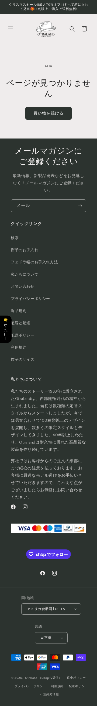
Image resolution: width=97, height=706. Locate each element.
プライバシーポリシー (30, 686)
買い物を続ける (48, 113)
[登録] (80, 205)
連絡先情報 (51, 694)
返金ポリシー (76, 678)
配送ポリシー (78, 686)
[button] (11, 29)
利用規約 (57, 686)
